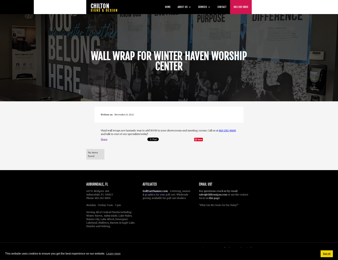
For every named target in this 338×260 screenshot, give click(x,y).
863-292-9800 (241, 6)
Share (104, 139)
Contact (222, 6)
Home (168, 6)
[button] (184, 7)
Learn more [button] (113, 253)
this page (214, 198)
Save (200, 139)
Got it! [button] (327, 253)
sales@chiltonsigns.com (213, 194)
